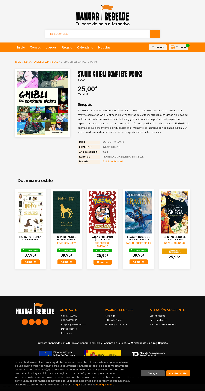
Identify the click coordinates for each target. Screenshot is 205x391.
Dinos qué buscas (158, 320)
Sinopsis (85, 104)
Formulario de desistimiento (163, 324)
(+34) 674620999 (69, 316)
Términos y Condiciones (116, 324)
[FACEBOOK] (45, 322)
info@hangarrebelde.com (73, 324)
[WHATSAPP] (25, 322)
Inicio (18, 62)
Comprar (30, 261)
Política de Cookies (114, 320)
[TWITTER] (38, 322)
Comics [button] (35, 47)
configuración (104, 384)
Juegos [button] (51, 47)
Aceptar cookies (178, 373)
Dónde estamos (69, 329)
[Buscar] (155, 34)
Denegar (153, 373)
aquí (77, 384)
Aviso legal (110, 316)
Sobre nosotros (157, 316)
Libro (27, 62)
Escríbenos (66, 333)
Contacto (68, 310)
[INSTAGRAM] (32, 322)
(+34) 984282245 (69, 320)
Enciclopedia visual (46, 62)
